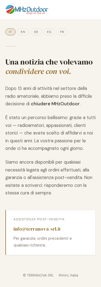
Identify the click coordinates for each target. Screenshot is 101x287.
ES (49, 32)
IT (10, 32)
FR (62, 32)
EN (23, 32)
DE (36, 32)
